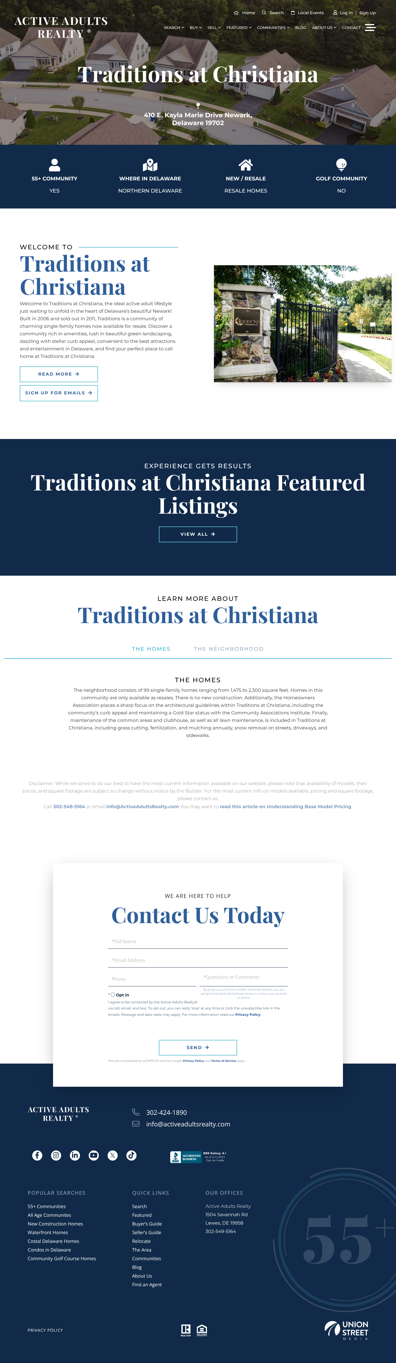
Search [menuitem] (172, 27)
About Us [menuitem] (322, 27)
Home (248, 12)
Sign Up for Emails (55, 393)
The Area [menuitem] (141, 1250)
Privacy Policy (248, 1015)
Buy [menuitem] (194, 27)
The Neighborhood (229, 649)
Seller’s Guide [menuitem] (146, 1232)
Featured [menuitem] (237, 27)
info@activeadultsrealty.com (188, 1124)
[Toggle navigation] (370, 27)
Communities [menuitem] (271, 27)
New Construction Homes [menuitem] (55, 1224)
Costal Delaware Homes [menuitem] (53, 1241)
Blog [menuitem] (300, 27)
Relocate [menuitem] (141, 1241)
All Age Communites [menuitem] (49, 1215)
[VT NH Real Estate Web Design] (346, 1330)
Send (194, 1047)
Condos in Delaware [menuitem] (49, 1250)
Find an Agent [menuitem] (147, 1284)
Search (277, 12)
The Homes (151, 649)
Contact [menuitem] (351, 27)
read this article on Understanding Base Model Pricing (285, 807)
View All (194, 534)
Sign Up (367, 12)
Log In (346, 12)
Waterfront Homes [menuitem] (48, 1232)
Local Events (311, 12)
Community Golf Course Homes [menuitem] (62, 1258)
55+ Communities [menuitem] (47, 1206)
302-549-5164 (69, 807)
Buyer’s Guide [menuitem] (147, 1224)
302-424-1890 (166, 1112)
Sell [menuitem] (212, 27)
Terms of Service (223, 1061)
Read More (55, 374)
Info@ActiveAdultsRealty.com (142, 807)
